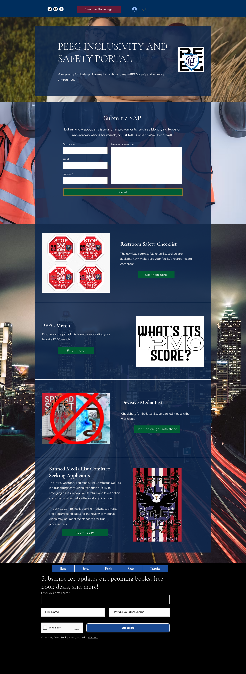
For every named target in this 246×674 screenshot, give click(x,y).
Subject (67, 174)
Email (66, 158)
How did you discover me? (125, 605)
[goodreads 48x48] (50, 9)
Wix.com (93, 637)
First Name (69, 144)
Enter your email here (54, 593)
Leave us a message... (123, 144)
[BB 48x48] (55, 9)
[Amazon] (61, 9)
